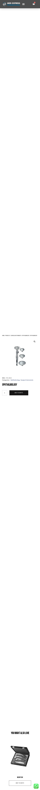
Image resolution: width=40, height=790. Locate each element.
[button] (23, 4)
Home (3, 335)
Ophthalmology (25, 335)
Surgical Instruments (16, 335)
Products (7, 335)
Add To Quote (19, 392)
